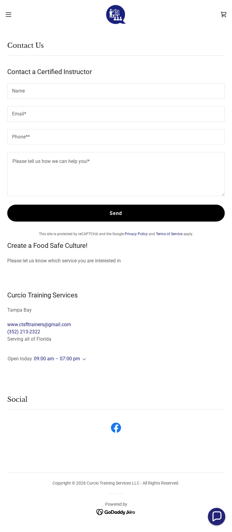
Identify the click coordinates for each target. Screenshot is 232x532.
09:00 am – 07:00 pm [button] (57, 359)
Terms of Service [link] (169, 234)
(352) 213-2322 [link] (23, 332)
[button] (19, 14)
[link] (116, 14)
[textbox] (116, 91)
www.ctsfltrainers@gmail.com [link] (39, 324)
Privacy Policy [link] (136, 234)
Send (116, 213)
